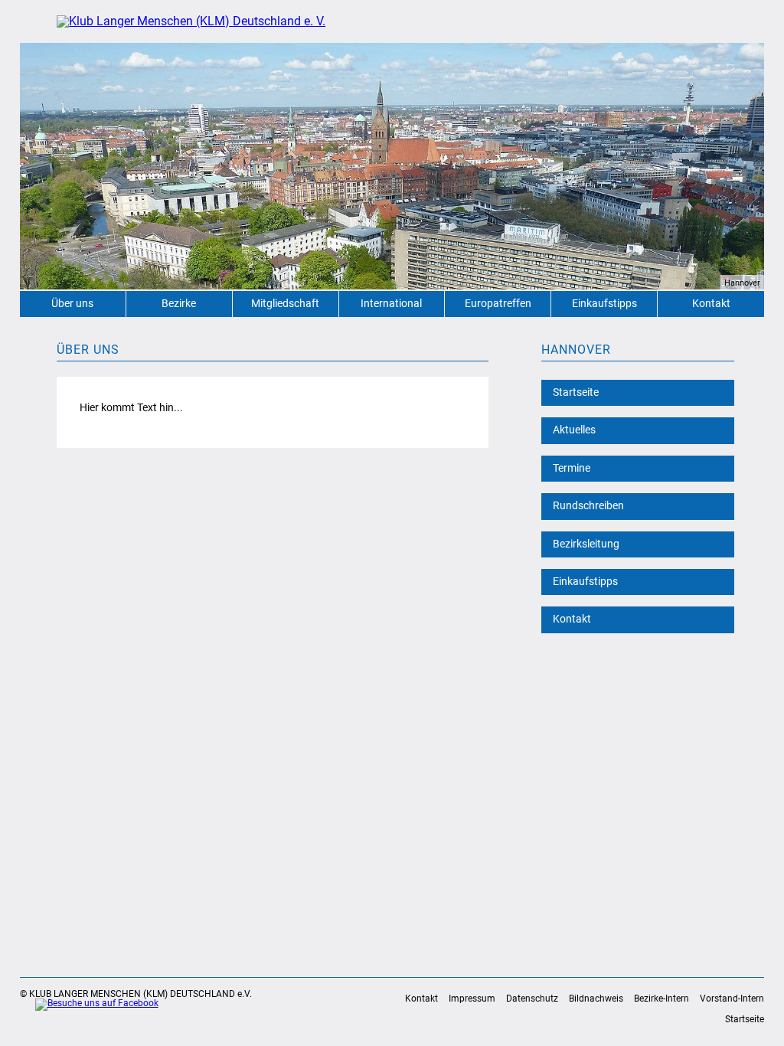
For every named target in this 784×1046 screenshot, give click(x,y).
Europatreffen (498, 303)
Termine (571, 468)
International (391, 303)
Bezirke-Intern (661, 998)
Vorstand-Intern (732, 998)
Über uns (72, 303)
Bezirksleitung (586, 544)
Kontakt (711, 303)
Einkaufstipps (604, 303)
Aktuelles (574, 429)
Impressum (472, 998)
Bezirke (179, 303)
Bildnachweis (596, 998)
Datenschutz (532, 998)
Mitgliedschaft (285, 303)
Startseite (576, 392)
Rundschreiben (588, 505)
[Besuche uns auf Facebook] (89, 1005)
